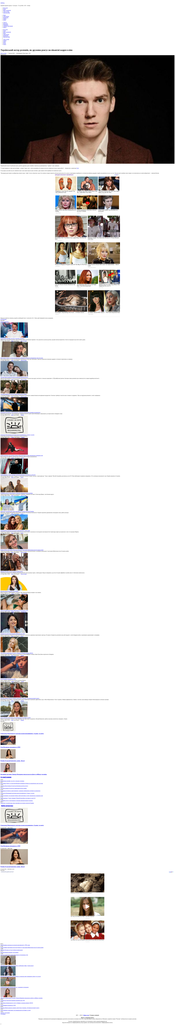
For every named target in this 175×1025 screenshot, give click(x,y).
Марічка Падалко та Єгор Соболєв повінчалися (12, 571)
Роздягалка (23, 611)
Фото (4, 41)
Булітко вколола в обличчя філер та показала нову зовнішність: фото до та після (21, 976)
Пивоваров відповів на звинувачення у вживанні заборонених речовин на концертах (20, 412)
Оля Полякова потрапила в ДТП (8, 679)
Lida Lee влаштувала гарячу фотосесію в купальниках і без (14, 610)
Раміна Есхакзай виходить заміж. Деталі (13, 760)
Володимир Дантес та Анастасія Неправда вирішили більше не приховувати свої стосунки (22, 357)
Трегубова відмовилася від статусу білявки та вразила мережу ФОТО (17, 653)
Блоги (4, 44)
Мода (4, 15)
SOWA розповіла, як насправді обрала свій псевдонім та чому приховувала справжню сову (22, 455)
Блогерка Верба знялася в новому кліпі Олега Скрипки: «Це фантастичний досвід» (20, 698)
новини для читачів (5, 1012)
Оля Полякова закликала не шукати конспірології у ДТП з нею (15, 530)
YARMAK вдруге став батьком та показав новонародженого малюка (17, 493)
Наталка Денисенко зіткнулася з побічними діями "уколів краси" (17, 965)
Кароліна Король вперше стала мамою (9, 591)
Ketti (12, 341)
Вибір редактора (7, 806)
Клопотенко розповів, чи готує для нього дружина (12, 338)
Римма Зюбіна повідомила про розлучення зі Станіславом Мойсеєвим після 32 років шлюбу (22, 550)
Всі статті (5, 7)
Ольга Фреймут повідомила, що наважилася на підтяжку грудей (15, 717)
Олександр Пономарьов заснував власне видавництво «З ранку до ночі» (17, 434)
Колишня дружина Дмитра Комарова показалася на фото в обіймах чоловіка (24, 774)
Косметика (5, 17)
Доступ (5, 22)
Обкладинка (6, 16)
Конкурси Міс (6, 12)
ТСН (77, 168)
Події (4, 9)
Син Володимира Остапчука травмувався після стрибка (14, 394)
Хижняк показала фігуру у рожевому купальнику (15, 987)
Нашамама (5, 24)
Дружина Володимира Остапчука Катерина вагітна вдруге (14, 377)
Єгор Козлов (3, 319)
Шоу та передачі (7, 10)
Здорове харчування (8, 26)
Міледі (4, 27)
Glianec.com (86, 1015)
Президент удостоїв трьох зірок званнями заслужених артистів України (17, 511)
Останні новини (6, 777)
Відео (4, 20)
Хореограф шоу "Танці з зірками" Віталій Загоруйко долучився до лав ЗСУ (18, 474)
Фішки (4, 18)
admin (12, 437)
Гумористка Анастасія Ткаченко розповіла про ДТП (13, 633)
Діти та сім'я (6, 11)
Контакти (5, 23)
